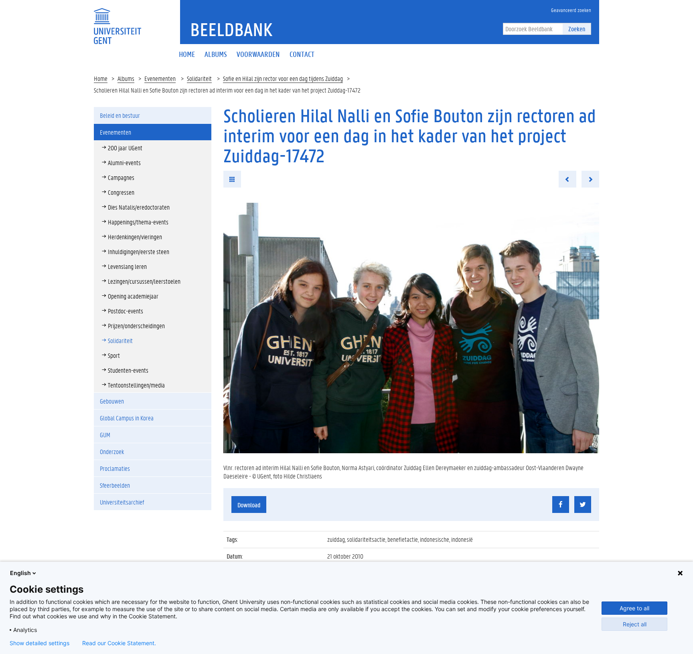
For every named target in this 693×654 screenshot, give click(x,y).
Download (248, 505)
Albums (126, 78)
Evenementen (160, 78)
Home (100, 78)
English (20, 572)
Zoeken (576, 28)
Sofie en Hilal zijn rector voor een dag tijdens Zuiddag (283, 78)
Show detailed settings (39, 643)
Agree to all (634, 608)
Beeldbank (231, 29)
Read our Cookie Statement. (119, 643)
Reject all (634, 624)
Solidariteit (199, 78)
